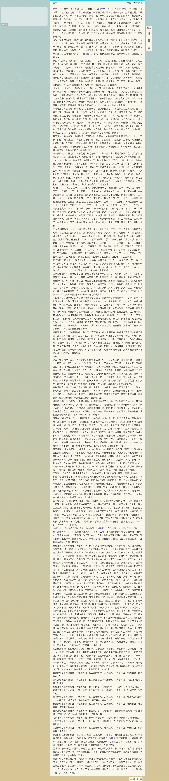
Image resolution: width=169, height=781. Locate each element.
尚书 (103, 9)
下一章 (139, 779)
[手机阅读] (149, 40)
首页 (149, 28)
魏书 (89, 54)
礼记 (122, 528)
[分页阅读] (149, 47)
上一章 (132, 779)
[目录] (149, 33)
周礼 (125, 480)
